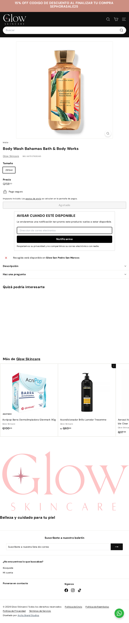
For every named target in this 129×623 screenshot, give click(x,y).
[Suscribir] (117, 546)
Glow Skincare (11, 156)
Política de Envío (73, 606)
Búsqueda (8, 567)
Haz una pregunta (14, 274)
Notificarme (64, 239)
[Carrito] (116, 19)
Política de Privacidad (14, 611)
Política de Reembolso (97, 606)
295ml (9, 170)
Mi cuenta (8, 572)
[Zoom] (108, 133)
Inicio (6, 142)
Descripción (10, 266)
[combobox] (64, 30)
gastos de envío (33, 198)
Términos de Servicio (40, 611)
